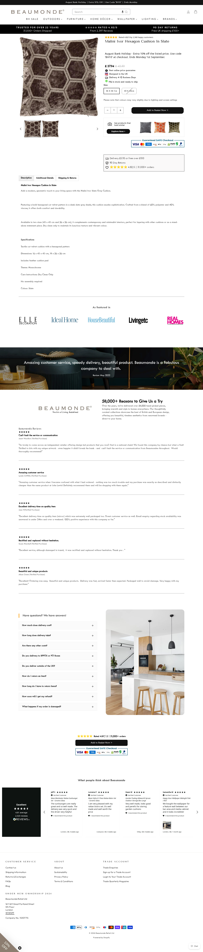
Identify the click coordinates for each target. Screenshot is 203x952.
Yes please (74, 490)
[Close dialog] (152, 447)
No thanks (75, 499)
